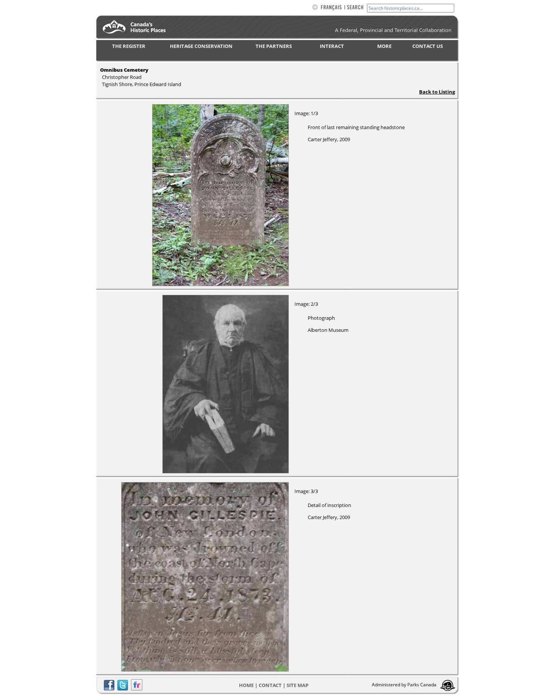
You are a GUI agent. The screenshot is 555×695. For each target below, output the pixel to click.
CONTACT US (427, 46)
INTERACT (332, 46)
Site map (297, 685)
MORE (384, 46)
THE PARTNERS (274, 46)
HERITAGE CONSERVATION (201, 46)
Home (246, 685)
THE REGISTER (128, 46)
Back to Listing (437, 91)
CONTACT (270, 685)
